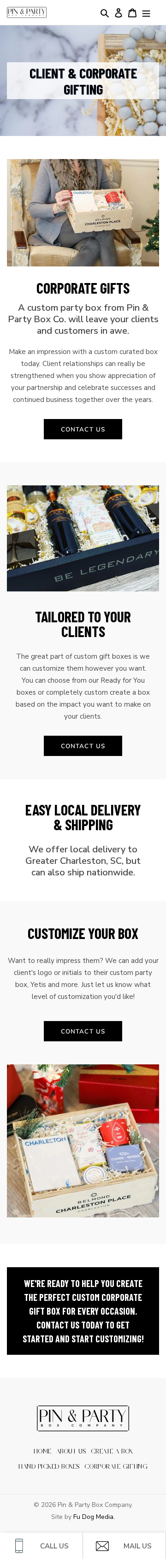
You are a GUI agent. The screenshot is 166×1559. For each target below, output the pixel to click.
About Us (71, 1451)
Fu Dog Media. (94, 1516)
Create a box (112, 1451)
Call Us (54, 1546)
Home (43, 1451)
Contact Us (83, 1031)
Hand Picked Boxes (49, 1467)
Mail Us (138, 1546)
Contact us (83, 429)
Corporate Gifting (116, 1467)
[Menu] (146, 12)
